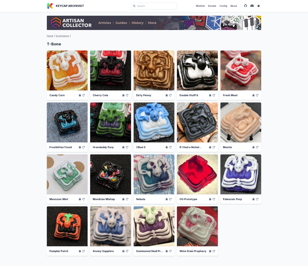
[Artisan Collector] (154, 23)
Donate (212, 5)
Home (50, 35)
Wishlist (200, 5)
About (233, 5)
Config (223, 5)
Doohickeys (62, 35)
